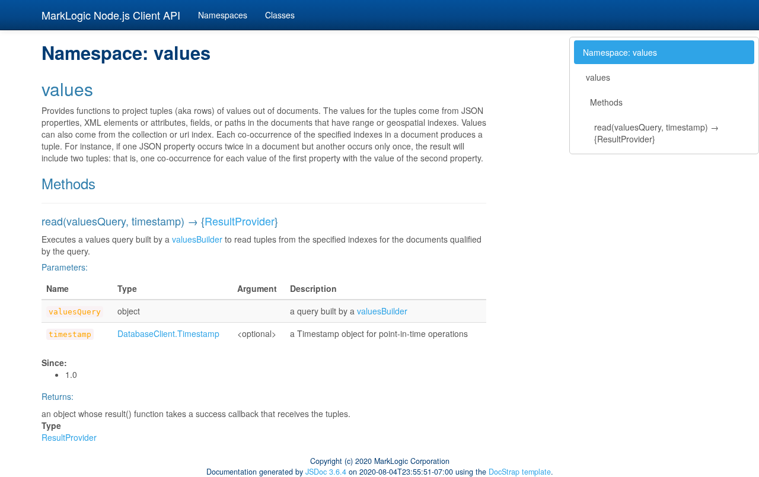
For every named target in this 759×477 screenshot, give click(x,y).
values (598, 77)
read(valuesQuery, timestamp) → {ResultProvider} (656, 133)
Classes (280, 15)
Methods (606, 102)
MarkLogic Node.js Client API (111, 15)
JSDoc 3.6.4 (325, 471)
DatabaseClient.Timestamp (168, 333)
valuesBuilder (197, 239)
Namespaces (222, 15)
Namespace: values (620, 52)
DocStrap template (520, 471)
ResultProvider (240, 220)
